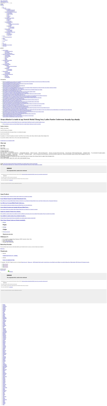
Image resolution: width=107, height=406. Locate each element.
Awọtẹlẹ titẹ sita (46, 262)
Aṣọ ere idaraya (5, 50)
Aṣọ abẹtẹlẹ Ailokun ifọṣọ (65, 262)
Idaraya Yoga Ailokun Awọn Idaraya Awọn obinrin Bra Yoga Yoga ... (15, 112)
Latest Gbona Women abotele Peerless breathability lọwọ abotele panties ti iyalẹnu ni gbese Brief (20, 163)
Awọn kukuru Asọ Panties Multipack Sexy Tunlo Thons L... (13, 88)
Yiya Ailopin (7, 52)
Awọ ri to (6, 57)
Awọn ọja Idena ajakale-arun (8, 74)
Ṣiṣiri (6, 58)
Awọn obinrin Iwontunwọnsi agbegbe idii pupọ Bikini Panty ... (14, 207)
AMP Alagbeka (35, 262)
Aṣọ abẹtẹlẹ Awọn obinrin (7, 44)
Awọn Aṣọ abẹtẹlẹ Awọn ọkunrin (8, 54)
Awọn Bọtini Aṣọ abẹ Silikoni (55, 262)
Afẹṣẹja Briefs (7, 55)
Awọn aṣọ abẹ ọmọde (6, 64)
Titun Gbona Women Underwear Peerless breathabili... (13, 220)
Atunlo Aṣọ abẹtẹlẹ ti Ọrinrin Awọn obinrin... (10, 211)
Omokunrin (7, 68)
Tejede (6, 59)
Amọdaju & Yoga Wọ (9, 51)
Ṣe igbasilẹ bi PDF (11, 140)
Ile (3, 42)
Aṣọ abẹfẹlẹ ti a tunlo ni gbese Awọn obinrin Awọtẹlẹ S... (13, 215)
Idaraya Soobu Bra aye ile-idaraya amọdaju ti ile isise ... (12, 100)
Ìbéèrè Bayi (2, 248)
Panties (8, 67)
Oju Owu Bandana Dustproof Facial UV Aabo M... (12, 82)
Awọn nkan (7, 63)
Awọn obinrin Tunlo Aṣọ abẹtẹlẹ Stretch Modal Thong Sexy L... (14, 94)
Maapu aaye (30, 262)
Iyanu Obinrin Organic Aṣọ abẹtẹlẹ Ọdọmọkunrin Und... (13, 198)
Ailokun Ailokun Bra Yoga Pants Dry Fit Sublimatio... (12, 114)
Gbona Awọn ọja (24, 262)
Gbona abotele (5, 71)
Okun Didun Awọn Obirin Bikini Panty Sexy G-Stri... (12, 90)
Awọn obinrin (7, 73)
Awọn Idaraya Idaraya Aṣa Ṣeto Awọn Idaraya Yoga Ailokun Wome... (15, 108)
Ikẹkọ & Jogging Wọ (8, 53)
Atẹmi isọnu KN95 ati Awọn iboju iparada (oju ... (11, 84)
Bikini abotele (72, 262)
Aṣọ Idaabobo (7, 77)
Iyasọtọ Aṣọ (7, 76)
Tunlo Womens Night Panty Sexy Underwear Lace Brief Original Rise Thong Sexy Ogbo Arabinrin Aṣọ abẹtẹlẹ (22, 164)
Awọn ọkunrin (7, 72)
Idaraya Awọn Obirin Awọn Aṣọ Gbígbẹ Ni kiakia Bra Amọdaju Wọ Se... (16, 106)
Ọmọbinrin (7, 65)
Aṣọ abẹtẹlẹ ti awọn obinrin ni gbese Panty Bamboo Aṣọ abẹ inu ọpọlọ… (15, 92)
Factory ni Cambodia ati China (8, 259)
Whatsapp (11, 271)
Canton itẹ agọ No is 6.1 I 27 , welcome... (10, 255)
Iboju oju (6, 75)
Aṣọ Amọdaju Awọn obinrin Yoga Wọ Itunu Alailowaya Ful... (14, 98)
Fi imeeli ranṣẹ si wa (4, 140)
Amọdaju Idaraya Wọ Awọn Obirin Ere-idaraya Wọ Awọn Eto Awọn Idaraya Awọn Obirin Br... (20, 96)
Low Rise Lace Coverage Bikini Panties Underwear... (12, 203)
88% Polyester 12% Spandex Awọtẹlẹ (82, 262)
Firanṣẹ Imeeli (2, 269)
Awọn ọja (4, 43)
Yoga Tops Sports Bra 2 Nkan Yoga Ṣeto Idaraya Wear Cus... (13, 104)
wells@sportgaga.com (9, 241)
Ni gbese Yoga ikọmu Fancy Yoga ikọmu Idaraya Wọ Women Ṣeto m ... (15, 102)
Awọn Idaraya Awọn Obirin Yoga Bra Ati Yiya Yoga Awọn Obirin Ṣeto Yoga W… (17, 110)
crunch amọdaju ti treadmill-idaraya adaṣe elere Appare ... (13, 116)
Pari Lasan (4, 45)
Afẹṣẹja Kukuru (8, 56)
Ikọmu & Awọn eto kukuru (12, 66)
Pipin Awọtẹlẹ (40, 262)
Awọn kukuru (9, 69)
